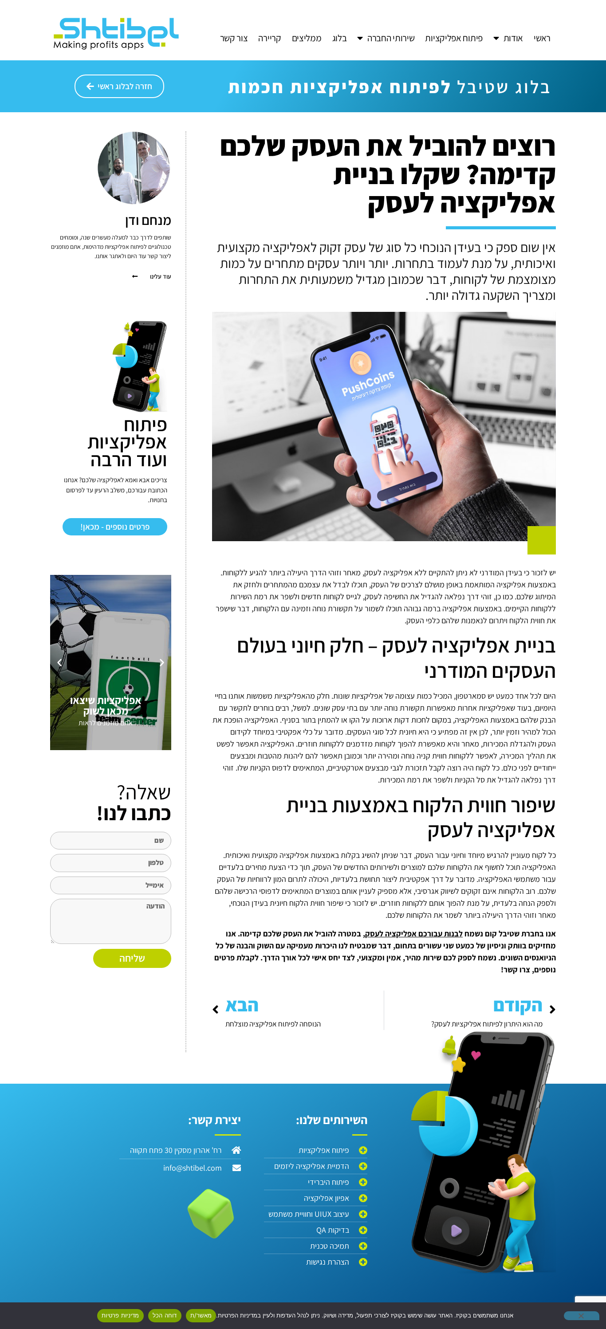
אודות (513, 38)
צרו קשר (517, 969)
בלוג (339, 38)
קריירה (269, 38)
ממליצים (307, 38)
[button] (162, 662)
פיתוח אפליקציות (454, 38)
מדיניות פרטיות (120, 1315)
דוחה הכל (165, 1315)
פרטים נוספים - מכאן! (115, 526)
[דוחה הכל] (581, 1315)
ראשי (542, 38)
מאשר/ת (201, 1315)
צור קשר (234, 38)
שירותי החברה (390, 38)
